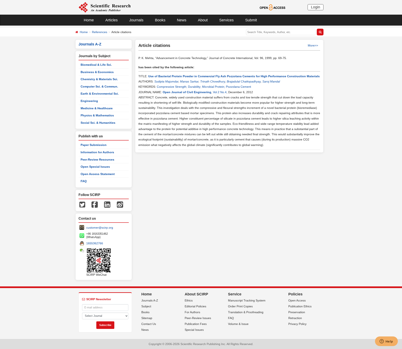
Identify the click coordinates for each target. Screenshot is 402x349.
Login (315, 7)
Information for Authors (97, 152)
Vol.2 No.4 (220, 92)
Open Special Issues (95, 166)
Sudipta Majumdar (166, 81)
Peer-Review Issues (198, 318)
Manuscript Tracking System (246, 300)
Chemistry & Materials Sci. (99, 79)
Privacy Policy (297, 324)
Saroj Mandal (271, 81)
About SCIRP (196, 294)
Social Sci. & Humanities (98, 122)
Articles (111, 20)
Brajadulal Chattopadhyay (244, 81)
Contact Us (148, 324)
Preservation (296, 312)
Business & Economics (97, 72)
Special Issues (194, 329)
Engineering (89, 101)
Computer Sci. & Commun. (99, 86)
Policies (295, 294)
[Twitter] (82, 204)
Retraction (295, 318)
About (203, 20)
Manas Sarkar (189, 81)
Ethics (189, 300)
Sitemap (146, 318)
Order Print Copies (240, 306)
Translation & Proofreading (245, 312)
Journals (136, 20)
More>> (313, 45)
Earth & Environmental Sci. (100, 93)
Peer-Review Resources (97, 159)
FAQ (84, 181)
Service (234, 294)
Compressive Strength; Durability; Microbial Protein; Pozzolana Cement (204, 86)
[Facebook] (94, 204)
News (181, 20)
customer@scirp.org (99, 227)
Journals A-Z (149, 300)
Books (160, 20)
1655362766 (94, 243)
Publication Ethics (300, 306)
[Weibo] (120, 204)
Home (89, 20)
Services (226, 20)
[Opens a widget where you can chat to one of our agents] (386, 341)
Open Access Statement (98, 174)
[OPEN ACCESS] (272, 7)
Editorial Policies (195, 306)
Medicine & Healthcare (97, 108)
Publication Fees (196, 324)
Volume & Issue (238, 324)
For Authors (192, 312)
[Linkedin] (107, 204)
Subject (146, 306)
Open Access (297, 300)
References (99, 32)
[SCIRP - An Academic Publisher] (105, 7)
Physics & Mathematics (97, 115)
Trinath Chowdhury (212, 81)
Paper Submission (94, 145)
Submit (251, 20)
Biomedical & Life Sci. (96, 64)
